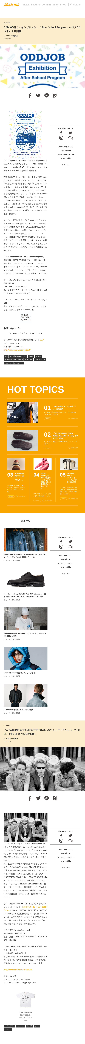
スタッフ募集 (66, 158)
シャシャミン (8, 363)
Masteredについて (66, 147)
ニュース (7, 23)
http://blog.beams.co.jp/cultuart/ (17, 350)
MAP (42, 340)
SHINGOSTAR (29, 359)
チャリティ (8, 1029)
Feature (35, 4)
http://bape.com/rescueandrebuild (18, 970)
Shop (63, 4)
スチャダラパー (18, 363)
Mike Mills (29, 1026)
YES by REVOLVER (40, 359)
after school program (16, 356)
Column (46, 4)
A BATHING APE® (9, 1026)
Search (77, 4)
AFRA (6, 356)
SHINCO (20, 359)
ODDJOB (31, 356)
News (26, 4)
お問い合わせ (66, 151)
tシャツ (37, 1026)
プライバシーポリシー (65, 155)
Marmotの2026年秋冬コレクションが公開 (19, 673)
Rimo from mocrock (10, 359)
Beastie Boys (20, 1026)
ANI (25, 356)
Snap (55, 4)
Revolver (38, 356)
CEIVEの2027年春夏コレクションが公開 (18, 710)
